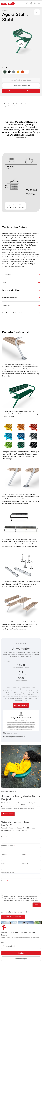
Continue (21, 953)
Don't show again (21, 959)
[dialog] (21, 548)
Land (2, 942)
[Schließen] (38, 926)
